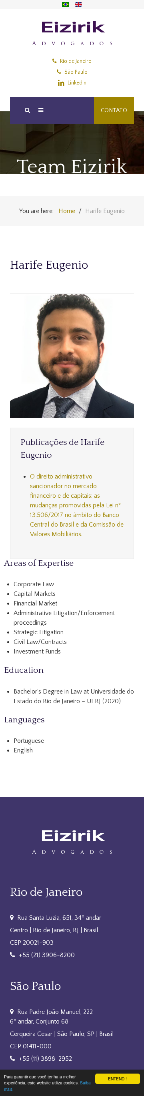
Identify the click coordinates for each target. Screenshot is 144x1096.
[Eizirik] (72, 33)
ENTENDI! (117, 1079)
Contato (114, 110)
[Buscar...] (27, 110)
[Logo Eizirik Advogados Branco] (72, 842)
